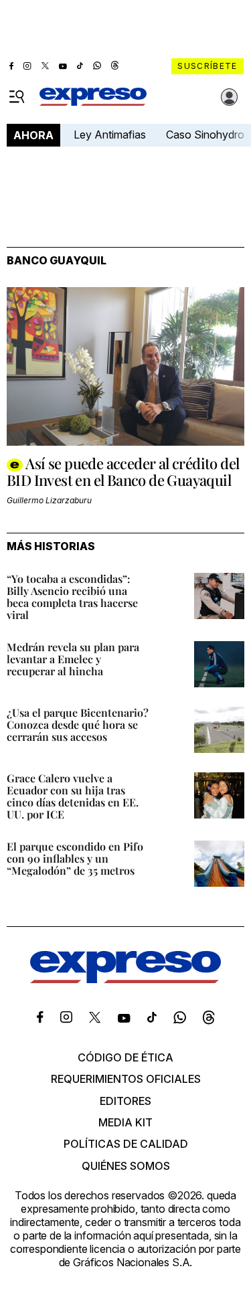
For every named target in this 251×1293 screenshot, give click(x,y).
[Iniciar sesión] (230, 97)
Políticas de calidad (126, 1144)
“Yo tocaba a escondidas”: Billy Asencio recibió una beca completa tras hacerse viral (72, 597)
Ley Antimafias (110, 134)
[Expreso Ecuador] (125, 979)
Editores (125, 1101)
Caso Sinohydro (205, 134)
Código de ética (125, 1057)
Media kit (125, 1122)
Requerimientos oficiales (126, 1079)
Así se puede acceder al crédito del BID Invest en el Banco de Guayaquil (123, 471)
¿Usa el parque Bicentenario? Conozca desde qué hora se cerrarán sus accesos (78, 724)
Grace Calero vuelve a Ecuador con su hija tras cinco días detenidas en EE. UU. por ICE (73, 796)
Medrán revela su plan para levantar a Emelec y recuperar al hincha (73, 659)
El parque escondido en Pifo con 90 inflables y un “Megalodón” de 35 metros (75, 858)
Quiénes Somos (126, 1166)
